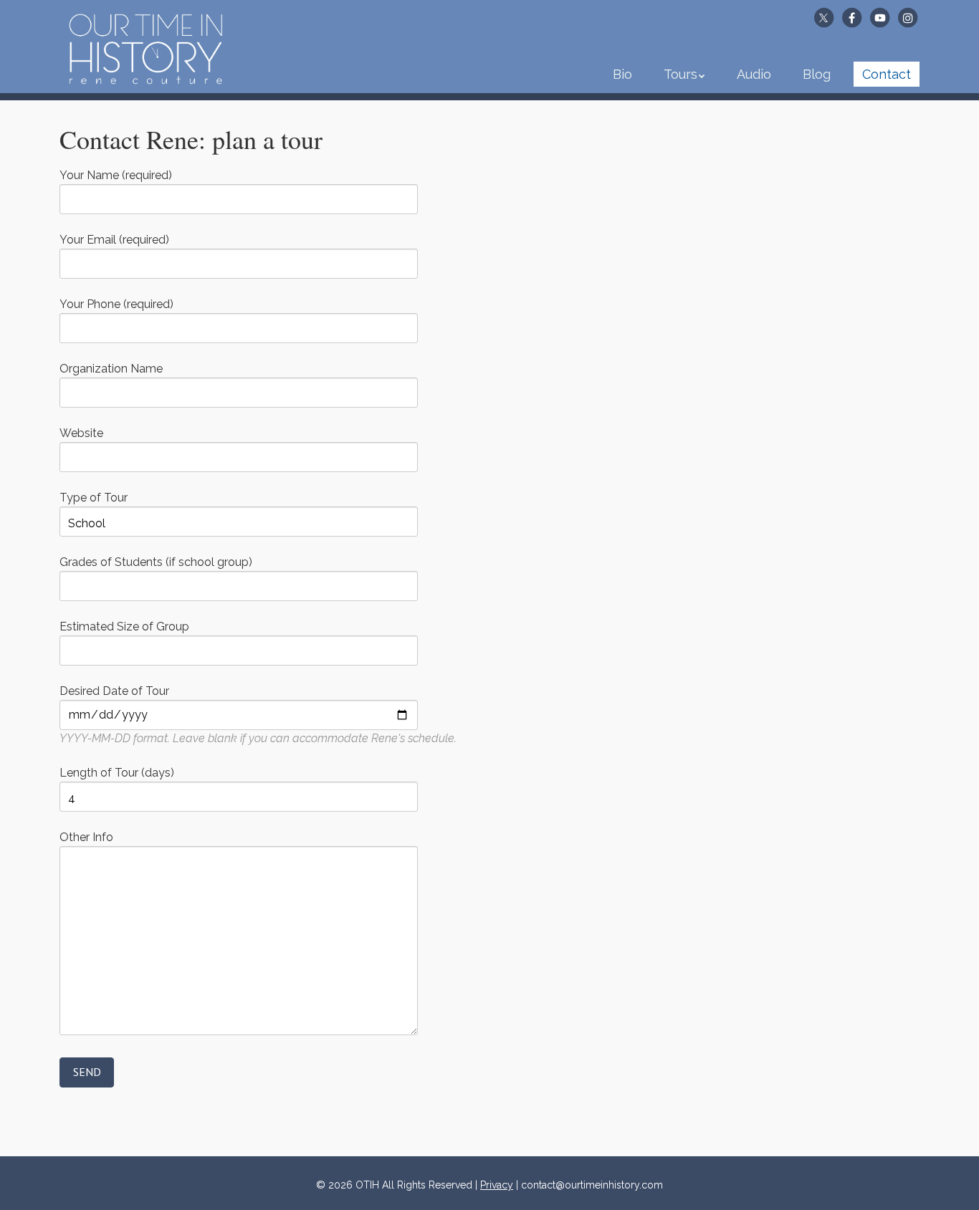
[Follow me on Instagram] (908, 17)
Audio (754, 74)
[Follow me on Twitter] (823, 17)
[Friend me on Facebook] (851, 17)
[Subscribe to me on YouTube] (880, 17)
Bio (622, 74)
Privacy (496, 1185)
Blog (817, 74)
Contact (886, 74)
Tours (680, 74)
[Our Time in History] (145, 71)
